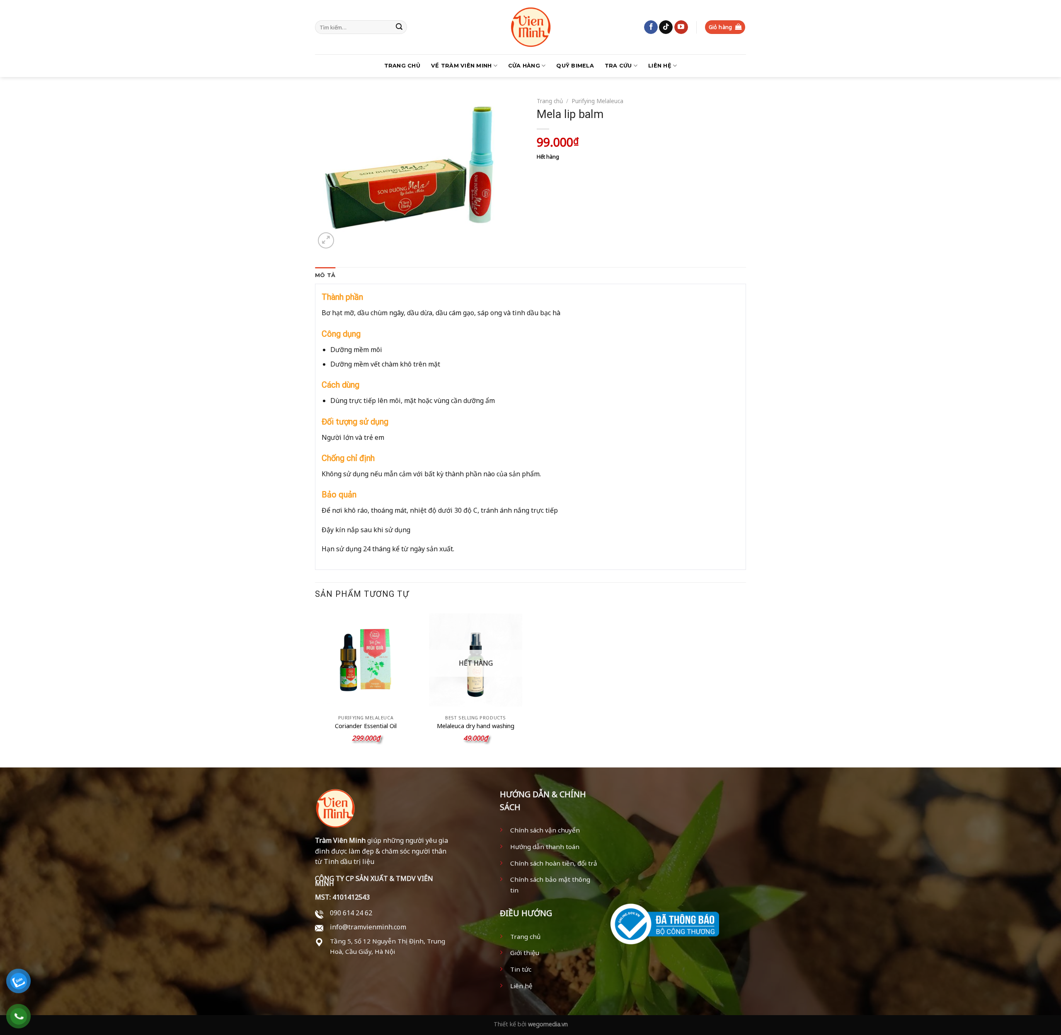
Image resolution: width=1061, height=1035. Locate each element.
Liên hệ (659, 66)
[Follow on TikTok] (666, 27)
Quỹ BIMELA (575, 66)
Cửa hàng (524, 66)
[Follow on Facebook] (651, 27)
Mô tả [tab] (325, 275)
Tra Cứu (618, 66)
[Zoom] (326, 240)
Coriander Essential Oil (366, 726)
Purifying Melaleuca (597, 101)
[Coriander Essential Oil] (365, 660)
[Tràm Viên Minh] (530, 27)
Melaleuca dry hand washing (475, 726)
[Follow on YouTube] (681, 27)
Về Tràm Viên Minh (461, 66)
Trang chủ (402, 66)
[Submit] (399, 27)
